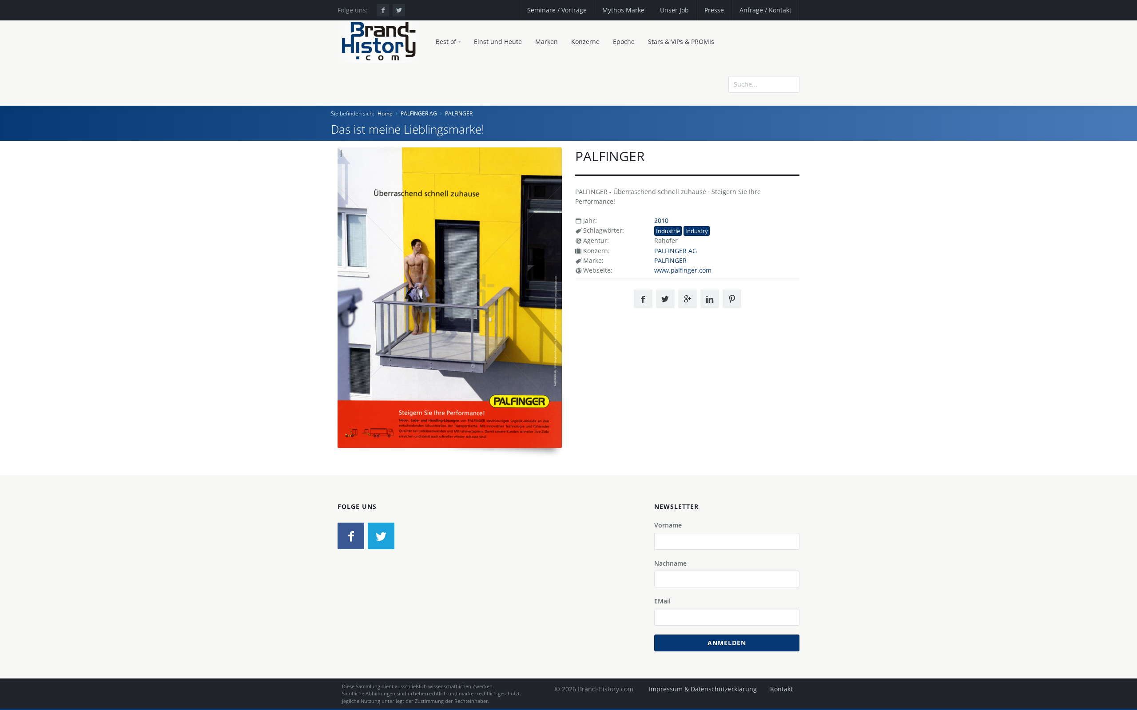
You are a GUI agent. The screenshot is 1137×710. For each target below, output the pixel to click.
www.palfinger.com (683, 270)
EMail (662, 601)
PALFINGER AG (419, 113)
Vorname (668, 525)
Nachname (670, 563)
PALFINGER (459, 113)
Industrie (668, 231)
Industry (696, 231)
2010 (661, 220)
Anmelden (727, 643)
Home (385, 113)
